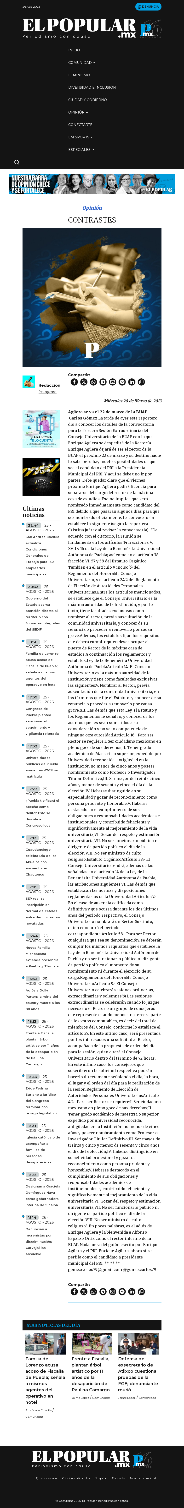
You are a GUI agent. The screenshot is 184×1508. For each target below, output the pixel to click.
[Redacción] (29, 381)
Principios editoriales (76, 1478)
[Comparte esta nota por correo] (112, 382)
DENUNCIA (150, 6)
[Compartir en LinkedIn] (132, 382)
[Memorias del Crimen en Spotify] (41, 476)
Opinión (76, 112)
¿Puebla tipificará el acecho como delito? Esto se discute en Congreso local (42, 813)
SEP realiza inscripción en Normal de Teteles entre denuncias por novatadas (43, 911)
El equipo (100, 1478)
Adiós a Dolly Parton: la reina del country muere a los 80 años (43, 999)
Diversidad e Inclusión (92, 87)
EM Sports (78, 137)
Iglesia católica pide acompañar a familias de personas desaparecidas (43, 1149)
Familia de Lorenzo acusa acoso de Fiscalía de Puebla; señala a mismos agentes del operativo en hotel (42, 669)
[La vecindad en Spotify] (41, 428)
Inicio (74, 50)
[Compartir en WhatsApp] (93, 382)
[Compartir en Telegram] (103, 382)
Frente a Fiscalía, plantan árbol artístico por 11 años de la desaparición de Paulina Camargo (42, 1048)
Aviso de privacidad (143, 1478)
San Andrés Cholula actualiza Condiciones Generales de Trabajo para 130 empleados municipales (42, 555)
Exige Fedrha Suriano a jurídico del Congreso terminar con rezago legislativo (41, 1100)
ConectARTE (80, 125)
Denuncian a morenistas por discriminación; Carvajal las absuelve (39, 1241)
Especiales (79, 149)
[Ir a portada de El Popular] (92, 28)
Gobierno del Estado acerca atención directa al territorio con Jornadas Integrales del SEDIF (43, 613)
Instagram (48, 392)
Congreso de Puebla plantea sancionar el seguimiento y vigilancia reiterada (42, 721)
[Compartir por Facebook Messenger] (122, 382)
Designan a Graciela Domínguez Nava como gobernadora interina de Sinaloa (43, 1195)
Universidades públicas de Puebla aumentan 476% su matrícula (42, 767)
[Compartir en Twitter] (84, 382)
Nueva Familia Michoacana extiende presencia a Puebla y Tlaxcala (42, 957)
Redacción (49, 385)
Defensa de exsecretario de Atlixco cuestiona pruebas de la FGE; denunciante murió (138, 1374)
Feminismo (79, 75)
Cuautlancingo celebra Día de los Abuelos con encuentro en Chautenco (41, 862)
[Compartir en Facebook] (74, 382)
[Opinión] (92, 183)
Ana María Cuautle (38, 1410)
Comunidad (80, 62)
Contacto (118, 1478)
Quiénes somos (46, 1478)
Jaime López (80, 1397)
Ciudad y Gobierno (87, 100)
